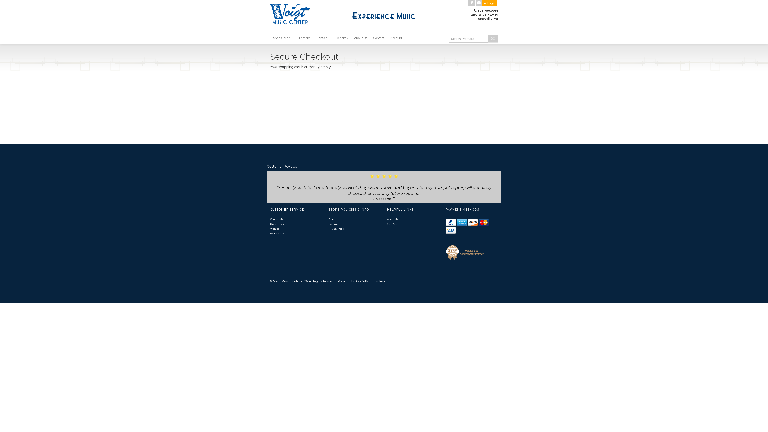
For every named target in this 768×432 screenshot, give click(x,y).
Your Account (278, 233)
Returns (333, 223)
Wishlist (274, 228)
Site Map (392, 223)
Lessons (304, 38)
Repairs (341, 38)
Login (491, 3)
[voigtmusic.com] (306, 14)
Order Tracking (279, 223)
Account (396, 38)
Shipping (334, 219)
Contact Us (276, 219)
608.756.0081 (487, 10)
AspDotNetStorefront (371, 281)
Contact (378, 38)
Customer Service (287, 209)
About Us (360, 38)
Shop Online (282, 38)
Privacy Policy (337, 228)
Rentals (322, 38)
